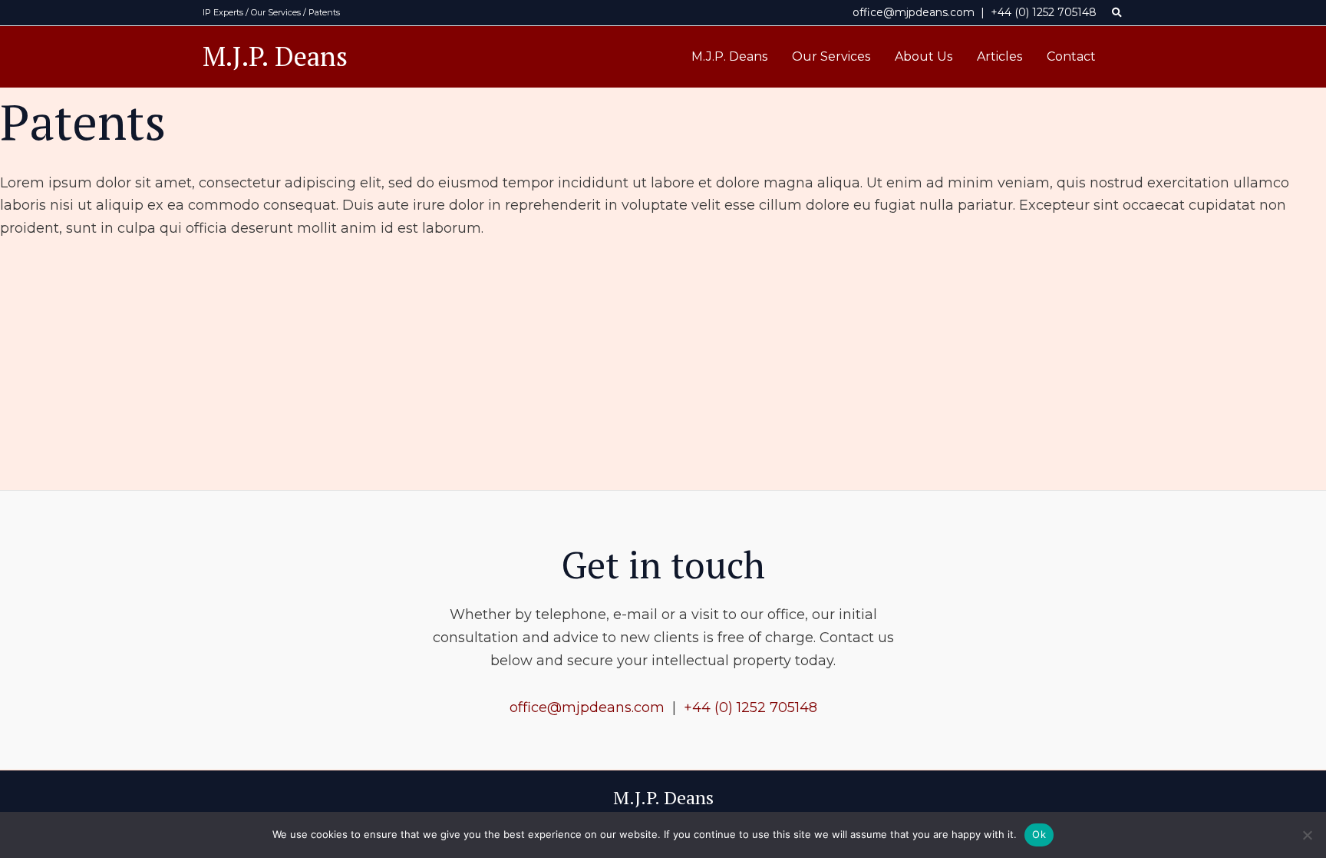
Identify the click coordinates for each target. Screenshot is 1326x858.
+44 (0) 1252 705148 (1044, 12)
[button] (1117, 13)
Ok (1039, 834)
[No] (1306, 835)
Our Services (276, 12)
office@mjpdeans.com (914, 12)
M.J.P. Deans (275, 56)
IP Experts (223, 12)
